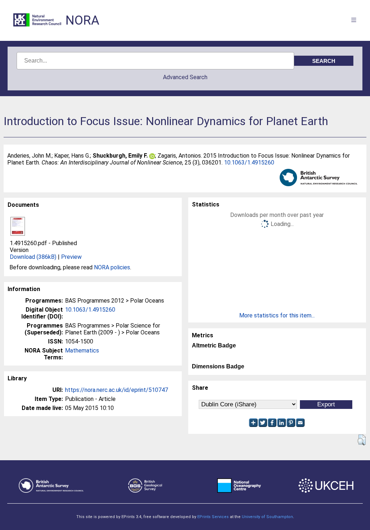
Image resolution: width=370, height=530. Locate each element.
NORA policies (112, 267)
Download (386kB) (33, 256)
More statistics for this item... (277, 315)
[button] (361, 440)
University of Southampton (267, 516)
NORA (82, 20)
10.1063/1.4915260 (249, 162)
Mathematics (82, 350)
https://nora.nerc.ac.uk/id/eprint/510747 (116, 389)
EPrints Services (213, 516)
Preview (71, 256)
